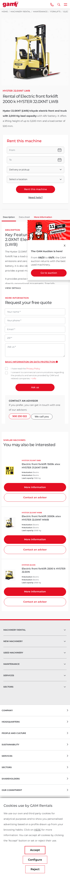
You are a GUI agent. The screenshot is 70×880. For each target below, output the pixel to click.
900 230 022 (19, 416)
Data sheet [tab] (24, 217)
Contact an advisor (35, 497)
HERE (37, 829)
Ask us (35, 387)
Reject (35, 869)
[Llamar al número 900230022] (52, 4)
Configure (35, 859)
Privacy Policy (33, 368)
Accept (35, 850)
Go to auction (49, 272)
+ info (33, 378)
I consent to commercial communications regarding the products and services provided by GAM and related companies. (37, 375)
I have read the (25, 368)
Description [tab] (9, 217)
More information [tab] (43, 217)
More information (35, 487)
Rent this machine (35, 189)
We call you (42, 416)
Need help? (35, 197)
